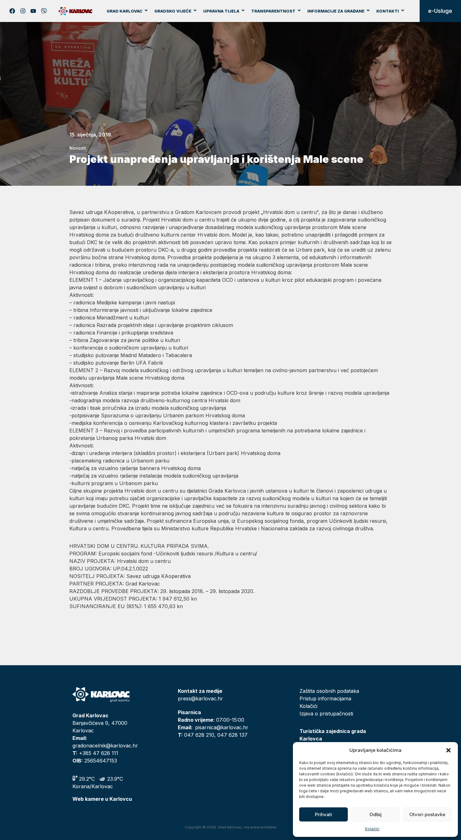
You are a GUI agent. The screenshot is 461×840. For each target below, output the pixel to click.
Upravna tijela (221, 10)
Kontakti (387, 10)
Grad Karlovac (124, 10)
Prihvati (323, 814)
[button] (448, 750)
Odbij (375, 814)
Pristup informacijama (325, 698)
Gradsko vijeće (172, 10)
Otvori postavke (427, 814)
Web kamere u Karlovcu (102, 799)
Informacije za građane (335, 10)
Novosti (77, 148)
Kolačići (372, 829)
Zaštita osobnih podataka (329, 691)
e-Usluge (440, 11)
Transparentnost (273, 10)
